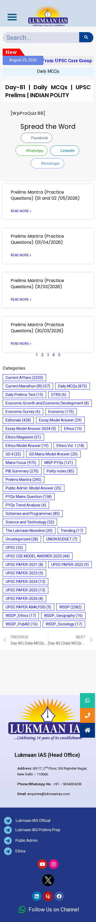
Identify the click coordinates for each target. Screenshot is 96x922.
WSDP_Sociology (64, 624)
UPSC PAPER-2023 (24, 573)
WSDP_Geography (63, 615)
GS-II (13, 454)
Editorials (18, 420)
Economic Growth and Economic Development (47, 403)
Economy (61, 411)
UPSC (14, 547)
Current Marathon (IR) (28, 386)
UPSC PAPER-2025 (25, 590)
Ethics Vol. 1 (70, 445)
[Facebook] (59, 896)
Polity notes (60, 471)
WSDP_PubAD (22, 624)
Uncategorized (22, 539)
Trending (72, 530)
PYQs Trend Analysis (26, 505)
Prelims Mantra (23, 479)
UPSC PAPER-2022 (70, 564)
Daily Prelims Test (24, 394)
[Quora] (48, 896)
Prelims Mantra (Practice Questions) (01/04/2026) (37, 239)
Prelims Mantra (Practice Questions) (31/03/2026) (37, 284)
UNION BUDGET (61, 539)
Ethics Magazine (23, 437)
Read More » (21, 211)
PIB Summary (22, 471)
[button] (87, 730)
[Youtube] (42, 864)
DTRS (58, 394)
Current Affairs (24, 377)
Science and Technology (30, 522)
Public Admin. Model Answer (33, 488)
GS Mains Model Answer (53, 454)
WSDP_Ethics (21, 615)
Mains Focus (21, 462)
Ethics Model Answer (27, 445)
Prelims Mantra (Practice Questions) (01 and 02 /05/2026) (45, 195)
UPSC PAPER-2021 (24, 564)
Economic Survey (23, 411)
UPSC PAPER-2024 (25, 581)
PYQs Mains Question (29, 496)
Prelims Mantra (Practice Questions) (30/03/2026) (37, 328)
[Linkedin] (37, 896)
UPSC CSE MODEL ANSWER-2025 (38, 556)
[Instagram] (53, 864)
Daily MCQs (48, 71)
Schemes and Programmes (33, 513)
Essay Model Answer (60, 420)
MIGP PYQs (58, 462)
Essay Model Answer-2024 (31, 428)
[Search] (86, 37)
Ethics (73, 428)
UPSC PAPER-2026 (24, 598)
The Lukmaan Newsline (29, 530)
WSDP (70, 607)
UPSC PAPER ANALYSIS (28, 607)
